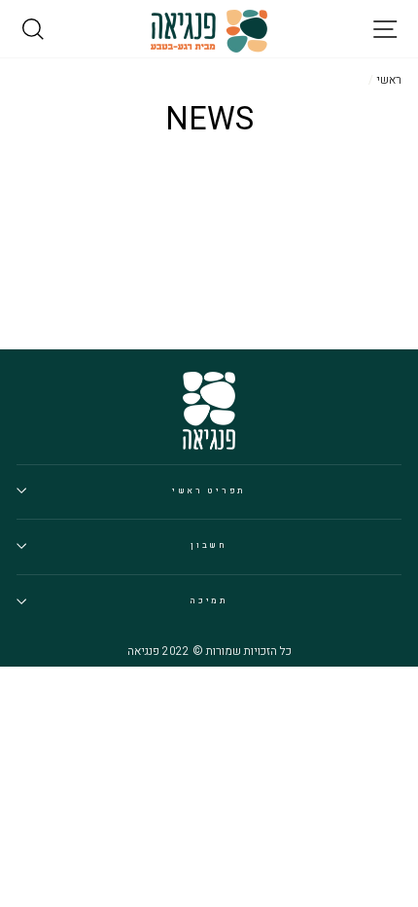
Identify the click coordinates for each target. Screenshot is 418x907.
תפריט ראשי (209, 491)
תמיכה (208, 601)
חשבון (208, 545)
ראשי (388, 80)
